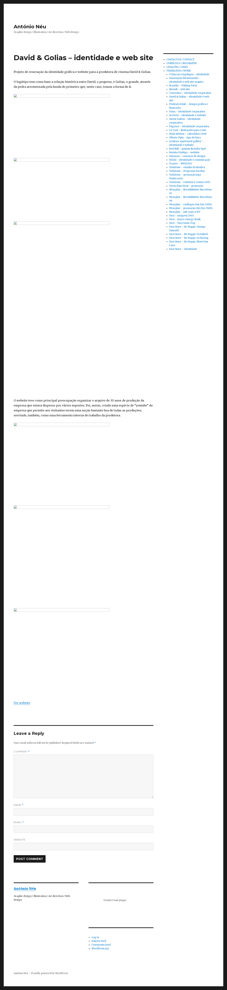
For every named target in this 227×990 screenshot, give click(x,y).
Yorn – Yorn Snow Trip (182, 223)
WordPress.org (100, 948)
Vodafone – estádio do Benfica (187, 167)
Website (19, 839)
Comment (22, 751)
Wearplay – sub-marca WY (184, 211)
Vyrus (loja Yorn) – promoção (186, 185)
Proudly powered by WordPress (49, 973)
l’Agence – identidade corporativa (189, 126)
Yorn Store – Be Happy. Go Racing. (189, 237)
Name (19, 805)
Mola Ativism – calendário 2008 (187, 133)
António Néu (30, 27)
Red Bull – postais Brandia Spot (187, 148)
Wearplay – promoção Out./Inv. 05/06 (190, 208)
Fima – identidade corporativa (187, 111)
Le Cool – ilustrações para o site (187, 130)
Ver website (22, 703)
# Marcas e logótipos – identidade (189, 74)
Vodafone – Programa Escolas (187, 171)
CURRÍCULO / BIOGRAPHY (181, 63)
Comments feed (101, 944)
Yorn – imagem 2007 (181, 215)
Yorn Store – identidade (183, 249)
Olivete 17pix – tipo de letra (185, 137)
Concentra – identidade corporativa (190, 92)
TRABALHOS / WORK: (178, 70)
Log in (95, 937)
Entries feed (99, 941)
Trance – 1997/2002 (180, 163)
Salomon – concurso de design (187, 156)
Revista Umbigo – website (184, 152)
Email (19, 822)
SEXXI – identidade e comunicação (189, 159)
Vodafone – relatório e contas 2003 (189, 182)
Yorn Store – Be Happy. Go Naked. (188, 234)
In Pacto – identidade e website (187, 115)
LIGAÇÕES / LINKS (177, 66)
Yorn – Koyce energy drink (185, 219)
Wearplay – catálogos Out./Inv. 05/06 (190, 204)
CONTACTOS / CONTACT (180, 59)
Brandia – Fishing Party (183, 85)
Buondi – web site (179, 89)
